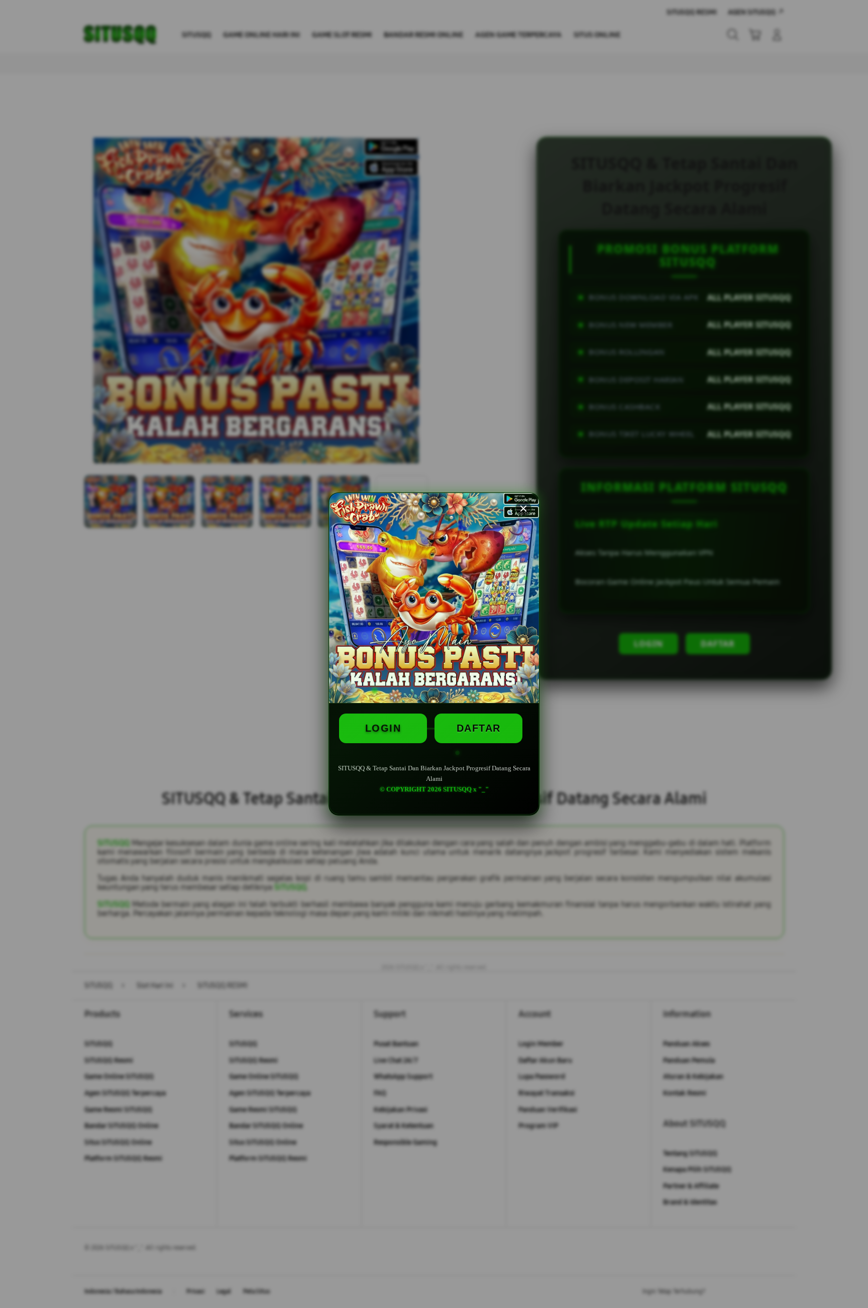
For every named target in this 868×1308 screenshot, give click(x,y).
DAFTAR (479, 728)
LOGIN (383, 728)
